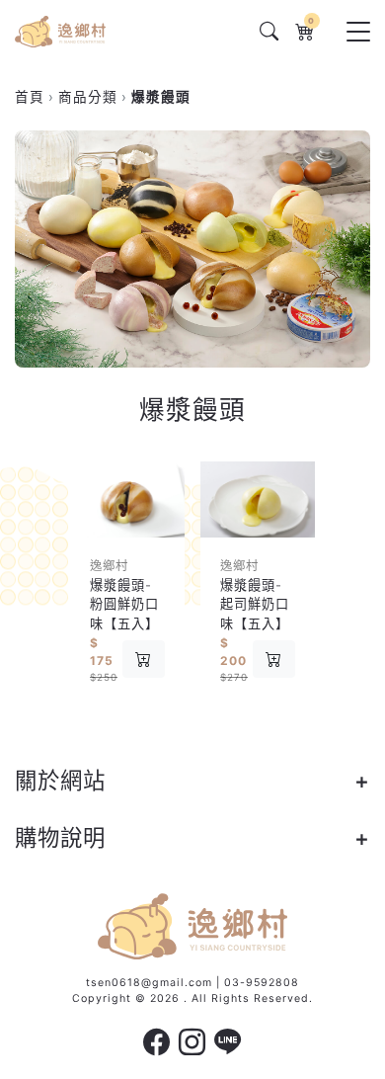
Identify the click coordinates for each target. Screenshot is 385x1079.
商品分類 (87, 97)
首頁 (29, 97)
